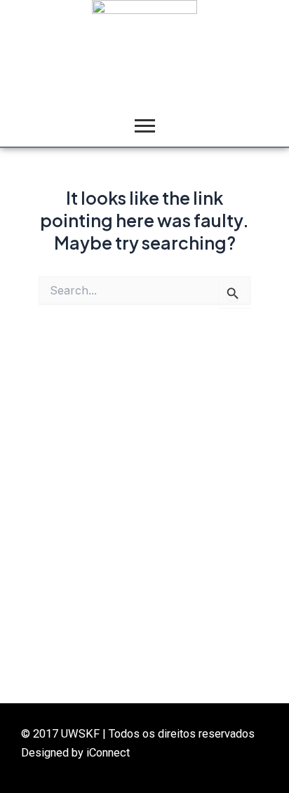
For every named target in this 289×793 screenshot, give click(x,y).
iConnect (108, 752)
